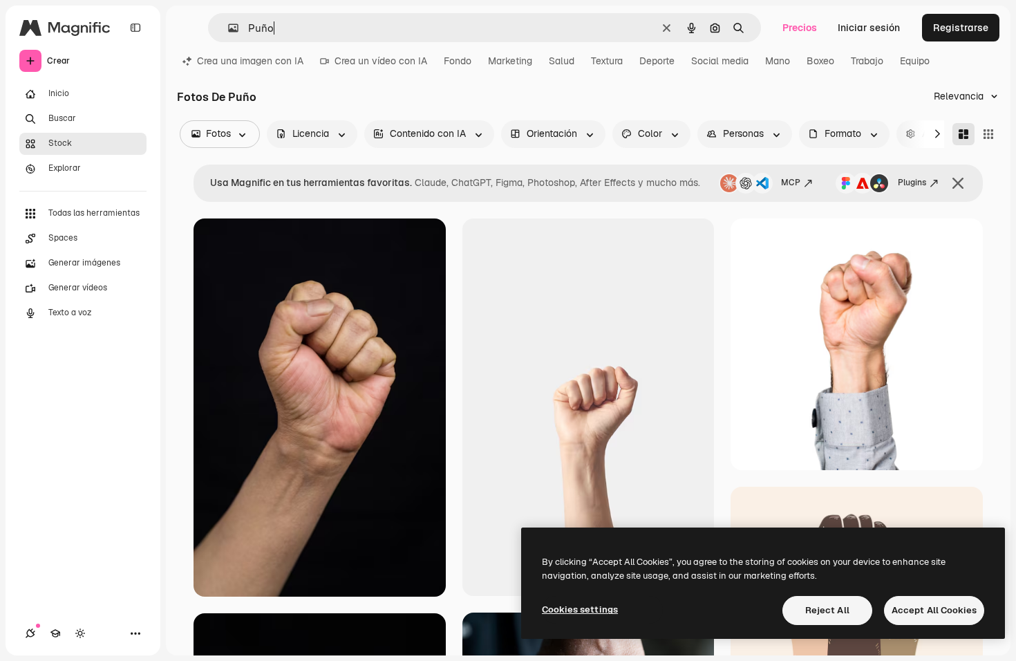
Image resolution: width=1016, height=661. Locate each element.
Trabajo (867, 61)
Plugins (912, 182)
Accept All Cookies (934, 610)
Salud (561, 61)
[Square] (988, 134)
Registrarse (960, 27)
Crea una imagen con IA (250, 61)
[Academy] (55, 633)
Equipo (915, 61)
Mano (777, 61)
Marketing (510, 61)
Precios (799, 27)
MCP (790, 182)
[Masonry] (963, 134)
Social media (720, 61)
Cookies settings (580, 609)
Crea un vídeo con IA (381, 61)
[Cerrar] (958, 183)
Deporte (657, 61)
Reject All (827, 610)
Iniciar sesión (869, 27)
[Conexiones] (30, 633)
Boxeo (820, 61)
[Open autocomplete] (228, 28)
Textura (607, 61)
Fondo (457, 61)
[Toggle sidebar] (135, 28)
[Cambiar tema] (80, 633)
